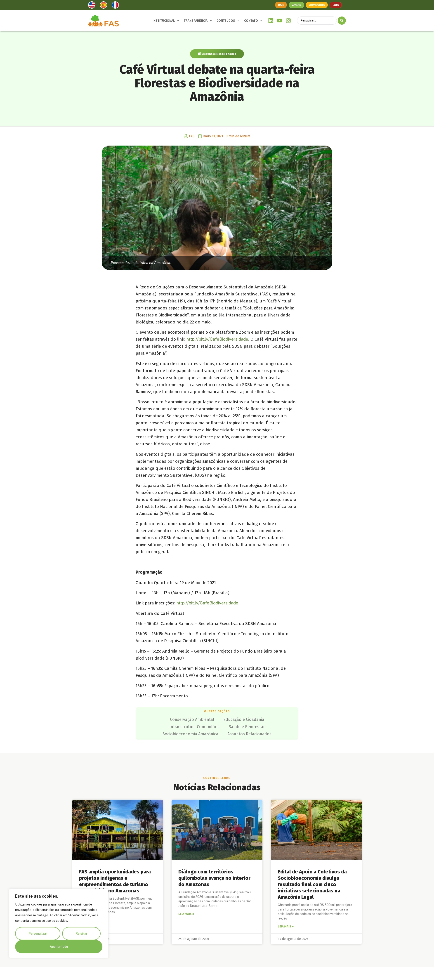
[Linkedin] (271, 20)
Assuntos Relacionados (219, 53)
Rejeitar (81, 933)
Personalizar (37, 933)
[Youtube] (279, 20)
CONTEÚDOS (226, 21)
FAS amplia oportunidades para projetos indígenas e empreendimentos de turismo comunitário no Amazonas (115, 881)
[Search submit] (342, 21)
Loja (336, 5)
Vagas (296, 5)
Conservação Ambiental (192, 719)
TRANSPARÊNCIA (196, 21)
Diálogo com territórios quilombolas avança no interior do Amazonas (214, 878)
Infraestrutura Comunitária (194, 726)
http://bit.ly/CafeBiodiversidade (217, 339)
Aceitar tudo (59, 946)
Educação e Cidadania (243, 719)
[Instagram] (288, 20)
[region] (58, 923)
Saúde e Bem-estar (247, 726)
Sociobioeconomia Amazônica (190, 733)
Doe (281, 5)
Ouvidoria (317, 5)
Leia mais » (186, 913)
